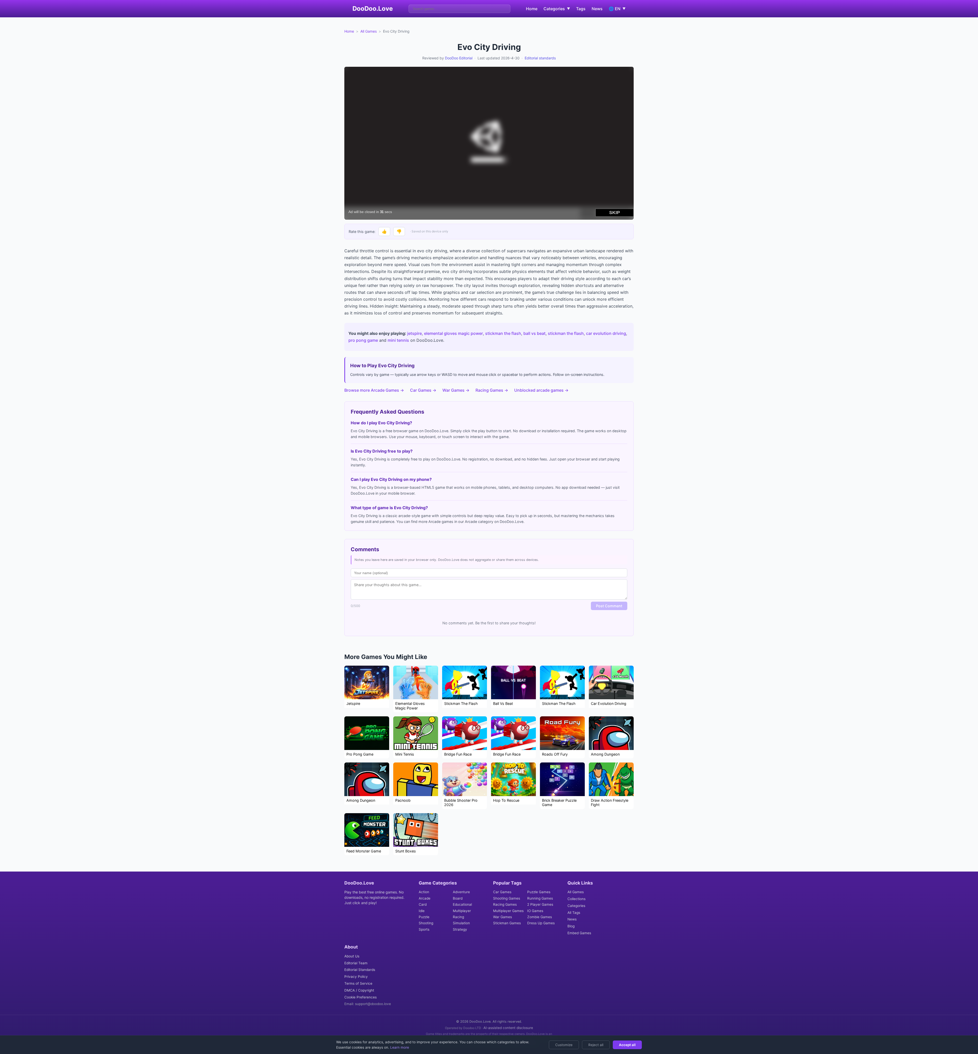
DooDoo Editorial (458, 58)
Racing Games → (492, 390)
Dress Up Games (541, 923)
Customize (564, 1045)
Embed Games (579, 933)
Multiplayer (462, 911)
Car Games (502, 892)
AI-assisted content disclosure (508, 1028)
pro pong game (363, 340)
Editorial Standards (359, 970)
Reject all (595, 1045)
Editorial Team (356, 963)
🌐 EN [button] (617, 8)
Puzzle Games (538, 892)
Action (424, 892)
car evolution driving (606, 333)
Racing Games (505, 904)
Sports (424, 929)
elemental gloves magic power (453, 333)
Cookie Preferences (360, 997)
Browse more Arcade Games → (374, 390)
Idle (422, 911)
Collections (576, 899)
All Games (368, 31)
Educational (462, 904)
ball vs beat (534, 333)
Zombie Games (539, 917)
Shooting (426, 923)
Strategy (460, 929)
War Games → (455, 390)
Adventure (461, 892)
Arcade (424, 898)
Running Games (540, 898)
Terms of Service (358, 983)
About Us (351, 956)
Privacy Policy (356, 976)
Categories (576, 906)
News (597, 8)
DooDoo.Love (372, 8)
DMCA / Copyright (359, 990)
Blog (571, 926)
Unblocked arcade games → (541, 390)
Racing (458, 917)
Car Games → (423, 390)
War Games (502, 917)
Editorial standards (540, 58)
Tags (581, 8)
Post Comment (609, 606)
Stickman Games (507, 923)
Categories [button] (557, 8)
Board (458, 898)
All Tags (573, 913)
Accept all (627, 1045)
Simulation (461, 923)
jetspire (414, 333)
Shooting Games (506, 898)
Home (531, 8)
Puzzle (424, 917)
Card (423, 904)
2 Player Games (540, 904)
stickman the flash (503, 333)
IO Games (535, 911)
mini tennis (398, 340)
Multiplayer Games (508, 911)
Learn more (399, 1047)
